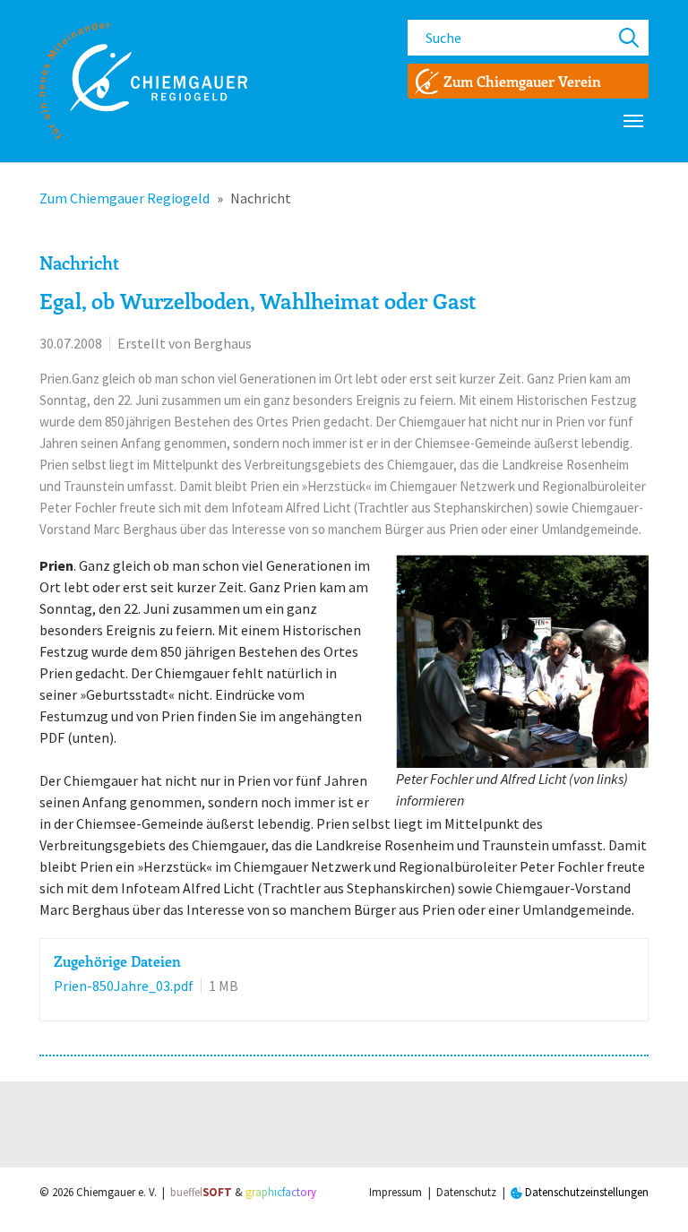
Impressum (395, 1192)
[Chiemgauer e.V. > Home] (143, 80)
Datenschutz (466, 1192)
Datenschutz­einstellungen (585, 1192)
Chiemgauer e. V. (116, 1192)
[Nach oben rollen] (648, 1192)
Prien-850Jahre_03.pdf (124, 986)
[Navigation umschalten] (633, 121)
